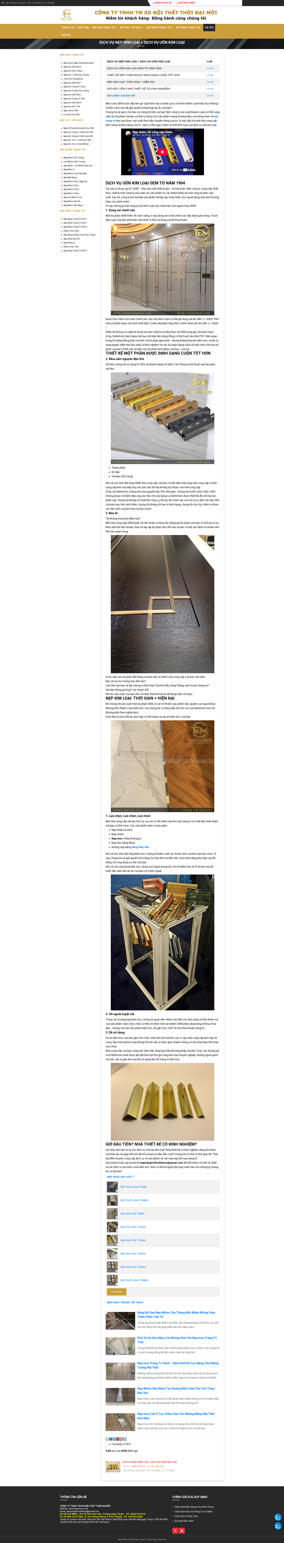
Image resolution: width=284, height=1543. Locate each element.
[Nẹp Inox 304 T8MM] (112, 1213)
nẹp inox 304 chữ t (73, 83)
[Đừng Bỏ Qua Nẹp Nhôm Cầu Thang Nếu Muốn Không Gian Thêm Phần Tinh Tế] (120, 1321)
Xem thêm (116, 1292)
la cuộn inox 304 (71, 114)
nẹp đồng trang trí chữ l (75, 223)
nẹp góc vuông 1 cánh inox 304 (78, 132)
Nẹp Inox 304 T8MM (132, 1213)
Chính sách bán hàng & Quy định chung (194, 1507)
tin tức (209, 27)
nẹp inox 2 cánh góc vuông (76, 90)
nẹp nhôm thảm (71, 193)
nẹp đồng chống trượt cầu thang (79, 235)
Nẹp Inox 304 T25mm (133, 1266)
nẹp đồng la (69, 242)
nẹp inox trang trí (104, 27)
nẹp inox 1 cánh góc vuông (76, 75)
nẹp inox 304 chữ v (73, 102)
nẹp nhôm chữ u (71, 189)
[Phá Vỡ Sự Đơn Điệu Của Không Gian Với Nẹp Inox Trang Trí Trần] (120, 1346)
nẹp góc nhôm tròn (73, 197)
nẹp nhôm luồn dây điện (75, 173)
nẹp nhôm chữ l (71, 185)
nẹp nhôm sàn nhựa (73, 205)
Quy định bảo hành (184, 1521)
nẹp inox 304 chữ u (73, 67)
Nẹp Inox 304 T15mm (133, 1240)
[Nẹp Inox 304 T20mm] (112, 1253)
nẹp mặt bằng (70, 177)
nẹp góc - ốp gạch (131, 27)
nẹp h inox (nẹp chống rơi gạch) (79, 63)
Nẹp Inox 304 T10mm (133, 1226)
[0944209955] (278, 1517)
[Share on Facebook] (110, 1438)
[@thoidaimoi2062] (182, 1531)
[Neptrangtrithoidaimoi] (175, 1531)
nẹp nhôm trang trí (159, 27)
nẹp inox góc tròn (72, 106)
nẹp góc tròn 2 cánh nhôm (76, 144)
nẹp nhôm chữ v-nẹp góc (76, 181)
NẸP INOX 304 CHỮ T (120, 1176)
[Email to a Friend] (117, 1438)
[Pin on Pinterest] (121, 1438)
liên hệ (65, 35)
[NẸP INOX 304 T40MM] (112, 1200)
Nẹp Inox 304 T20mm (133, 1253)
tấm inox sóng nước (73, 79)
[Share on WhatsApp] (107, 1438)
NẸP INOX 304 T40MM (134, 1200)
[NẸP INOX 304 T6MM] (112, 1186)
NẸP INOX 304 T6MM (133, 1186)
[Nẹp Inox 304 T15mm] (112, 1240)
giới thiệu (83, 27)
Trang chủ (68, 27)
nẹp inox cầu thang (73, 71)
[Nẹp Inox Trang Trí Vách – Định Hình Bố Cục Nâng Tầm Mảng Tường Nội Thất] (120, 1371)
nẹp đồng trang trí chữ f (75, 250)
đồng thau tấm (71, 246)
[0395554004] (278, 1526)
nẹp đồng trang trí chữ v (75, 227)
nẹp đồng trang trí (188, 27)
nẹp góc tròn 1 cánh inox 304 (77, 140)
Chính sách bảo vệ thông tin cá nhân (193, 1511)
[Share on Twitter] (114, 1438)
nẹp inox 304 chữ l (72, 94)
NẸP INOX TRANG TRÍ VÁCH (125, 1302)
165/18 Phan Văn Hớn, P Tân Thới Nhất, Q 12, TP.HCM (29, 3)
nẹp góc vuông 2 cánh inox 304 (78, 136)
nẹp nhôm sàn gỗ (72, 201)
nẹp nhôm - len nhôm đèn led (78, 165)
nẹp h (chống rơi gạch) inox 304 (79, 128)
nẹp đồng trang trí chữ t (75, 219)
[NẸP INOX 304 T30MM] (112, 1280)
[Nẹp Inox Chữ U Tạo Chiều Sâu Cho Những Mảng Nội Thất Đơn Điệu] (120, 1422)
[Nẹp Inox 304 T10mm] (112, 1226)
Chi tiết (210, 68)
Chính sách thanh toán (186, 1516)
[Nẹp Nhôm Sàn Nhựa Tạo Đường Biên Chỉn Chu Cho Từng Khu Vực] (120, 1397)
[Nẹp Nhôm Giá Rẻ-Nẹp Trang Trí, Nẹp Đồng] (66, 14)
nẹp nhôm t (69, 169)
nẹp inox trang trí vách (74, 86)
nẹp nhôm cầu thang (74, 157)
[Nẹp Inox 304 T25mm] (112, 1266)
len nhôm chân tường (74, 161)
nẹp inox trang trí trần (74, 98)
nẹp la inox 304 (71, 110)
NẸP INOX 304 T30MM (134, 1280)
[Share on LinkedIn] (124, 1438)
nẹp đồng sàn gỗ (72, 239)
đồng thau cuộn (71, 231)
